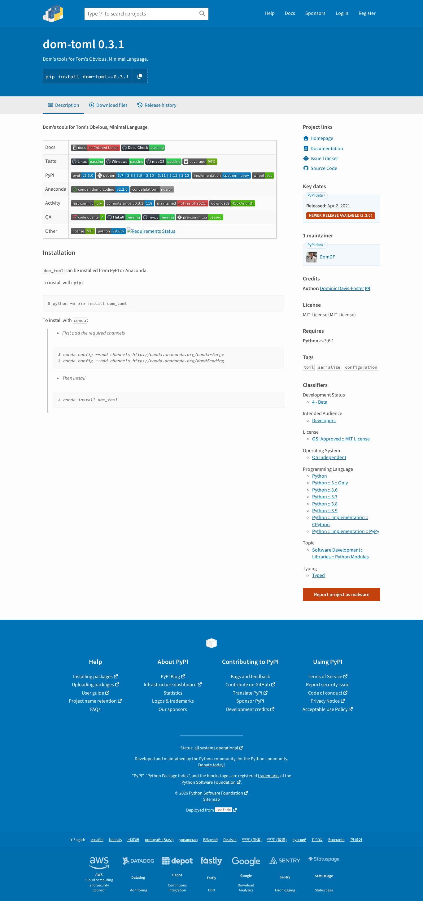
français (115, 840)
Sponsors (315, 13)
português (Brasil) (159, 840)
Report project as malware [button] (341, 594)
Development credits (247, 709)
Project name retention (93, 701)
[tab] (63, 105)
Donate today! (211, 765)
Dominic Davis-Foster (342, 288)
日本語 (133, 840)
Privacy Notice (325, 701)
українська (188, 840)
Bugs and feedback (250, 676)
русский (299, 840)
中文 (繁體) (277, 840)
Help (270, 13)
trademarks (268, 776)
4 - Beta (319, 402)
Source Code (324, 168)
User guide (93, 693)
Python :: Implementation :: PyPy (345, 531)
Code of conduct (325, 693)
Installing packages (93, 676)
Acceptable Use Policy (325, 709)
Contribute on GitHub (247, 684)
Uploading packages (93, 684)
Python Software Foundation (208, 782)
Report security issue (327, 684)
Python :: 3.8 (325, 503)
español (97, 840)
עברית (317, 840)
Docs (290, 13)
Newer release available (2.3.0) (340, 215)
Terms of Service (325, 676)
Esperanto (336, 840)
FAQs (95, 709)
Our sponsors (173, 709)
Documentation (327, 148)
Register (367, 13)
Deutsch (230, 840)
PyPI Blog (170, 676)
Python (319, 476)
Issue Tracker (324, 158)
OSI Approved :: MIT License (341, 438)
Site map (211, 799)
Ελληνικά (210, 840)
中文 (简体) (252, 840)
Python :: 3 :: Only (330, 482)
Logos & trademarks (173, 701)
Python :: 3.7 (325, 496)
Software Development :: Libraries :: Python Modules (340, 553)
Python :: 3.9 (325, 510)
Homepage (322, 138)
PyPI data (315, 195)
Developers (324, 420)
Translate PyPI (247, 693)
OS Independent (329, 457)
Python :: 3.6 (325, 490)
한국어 (356, 840)
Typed (318, 575)
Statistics (173, 693)
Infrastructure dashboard (170, 684)
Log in (342, 13)
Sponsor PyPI (250, 701)
